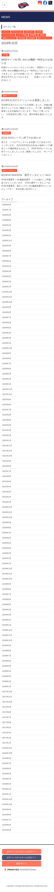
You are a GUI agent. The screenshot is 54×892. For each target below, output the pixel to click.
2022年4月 (6, 425)
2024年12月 (7, 292)
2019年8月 (6, 589)
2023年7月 (6, 363)
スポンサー (29, 32)
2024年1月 (6, 343)
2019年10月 (7, 579)
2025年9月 (6, 246)
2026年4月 (6, 225)
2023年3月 (6, 384)
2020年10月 (7, 517)
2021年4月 (6, 486)
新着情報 (33, 35)
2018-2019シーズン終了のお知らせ (21, 137)
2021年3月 (6, 492)
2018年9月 (6, 645)
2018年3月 (6, 676)
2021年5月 (6, 481)
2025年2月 (6, 281)
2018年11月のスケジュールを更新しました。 (26, 100)
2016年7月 (6, 763)
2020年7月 (6, 533)
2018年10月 (7, 640)
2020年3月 (6, 553)
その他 (39, 32)
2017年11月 (7, 697)
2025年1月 (6, 287)
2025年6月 (6, 261)
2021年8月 (6, 466)
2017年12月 (7, 692)
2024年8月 (6, 312)
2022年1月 (6, 440)
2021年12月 (7, 445)
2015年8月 (6, 815)
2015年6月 (6, 825)
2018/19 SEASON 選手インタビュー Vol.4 (26, 175)
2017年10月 (7, 702)
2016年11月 (7, 748)
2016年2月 (6, 789)
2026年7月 (6, 210)
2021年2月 (6, 497)
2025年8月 (6, 251)
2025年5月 (6, 266)
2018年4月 (6, 671)
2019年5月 (6, 604)
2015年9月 (6, 809)
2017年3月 (6, 738)
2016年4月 (6, 779)
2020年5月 (6, 543)
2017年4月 (6, 733)
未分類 (42, 35)
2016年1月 (6, 794)
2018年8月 (6, 651)
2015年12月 (7, 799)
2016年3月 (6, 784)
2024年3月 (6, 338)
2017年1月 (6, 743)
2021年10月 (7, 456)
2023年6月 (6, 369)
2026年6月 (6, 215)
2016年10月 (7, 753)
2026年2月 (6, 235)
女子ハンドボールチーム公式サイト (21, 857)
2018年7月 (6, 656)
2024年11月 (7, 297)
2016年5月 (6, 774)
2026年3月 (6, 230)
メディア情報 (22, 35)
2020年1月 (6, 563)
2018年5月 (6, 666)
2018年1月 (6, 686)
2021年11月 (7, 451)
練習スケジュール (9, 38)
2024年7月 (6, 317)
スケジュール (17, 32)
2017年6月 (6, 722)
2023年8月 (6, 358)
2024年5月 (6, 328)
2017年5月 (6, 727)
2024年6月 (6, 322)
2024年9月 (6, 307)
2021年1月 (6, 502)
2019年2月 (6, 620)
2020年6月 (6, 538)
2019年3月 (6, 615)
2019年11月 (7, 574)
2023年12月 (7, 348)
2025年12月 (7, 240)
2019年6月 (6, 599)
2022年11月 (7, 394)
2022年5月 (6, 420)
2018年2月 (6, 681)
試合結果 (31, 38)
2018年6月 (6, 661)
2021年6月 (6, 476)
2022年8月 (6, 404)
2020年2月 (6, 558)
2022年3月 (6, 430)
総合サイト (21, 863)
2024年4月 (6, 333)
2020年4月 (6, 548)
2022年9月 (6, 399)
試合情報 (22, 38)
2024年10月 (7, 302)
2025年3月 (6, 276)
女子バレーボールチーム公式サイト (21, 851)
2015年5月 (6, 830)
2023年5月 (6, 374)
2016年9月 (6, 758)
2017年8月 (6, 712)
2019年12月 (7, 569)
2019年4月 (6, 610)
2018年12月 (7, 630)
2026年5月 (6, 220)
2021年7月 (6, 471)
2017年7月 (6, 717)
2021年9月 (6, 461)
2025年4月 (6, 271)
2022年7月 (6, 410)
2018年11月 (7, 635)
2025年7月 (6, 256)
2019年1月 (6, 625)
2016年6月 (6, 768)
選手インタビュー (44, 38)
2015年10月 (7, 804)
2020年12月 (7, 507)
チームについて (8, 35)
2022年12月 (7, 389)
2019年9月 (6, 584)
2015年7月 (6, 820)
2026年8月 (6, 205)
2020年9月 (6, 522)
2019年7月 (6, 594)
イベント (6, 32)
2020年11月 (7, 512)
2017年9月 (6, 707)
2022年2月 (6, 435)
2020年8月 (6, 527)
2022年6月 (6, 415)
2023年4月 (6, 379)
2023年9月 (6, 353)
